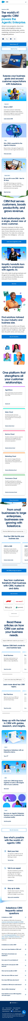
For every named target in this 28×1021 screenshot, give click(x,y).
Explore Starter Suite (8, 560)
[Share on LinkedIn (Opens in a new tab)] (3, 39)
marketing (11, 936)
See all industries (14, 336)
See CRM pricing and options (14, 570)
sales (3, 936)
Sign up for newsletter (13, 897)
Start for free (14, 49)
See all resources (14, 830)
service (6, 936)
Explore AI (7, 403)
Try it (5, 756)
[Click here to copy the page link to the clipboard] (14, 39)
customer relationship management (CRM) (12, 922)
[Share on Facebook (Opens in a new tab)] (10, 39)
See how (14, 283)
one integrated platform (10, 935)
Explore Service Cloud (10, 448)
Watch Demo (13, 44)
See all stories (14, 593)
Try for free (10, 860)
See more (6, 788)
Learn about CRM (8, 118)
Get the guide (7, 821)
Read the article (7, 669)
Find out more (7, 153)
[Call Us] (24, 1012)
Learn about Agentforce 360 (14, 241)
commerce (17, 936)
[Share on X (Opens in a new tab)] (7, 39)
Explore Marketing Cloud (11, 470)
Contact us (10, 880)
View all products (14, 500)
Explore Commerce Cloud (11, 492)
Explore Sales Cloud (9, 425)
